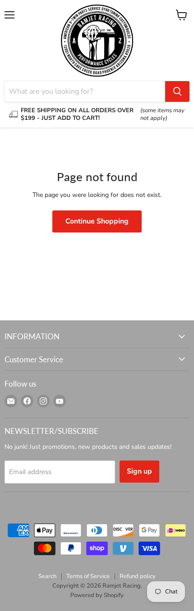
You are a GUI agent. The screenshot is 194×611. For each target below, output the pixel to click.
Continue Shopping (97, 221)
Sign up (139, 471)
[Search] (177, 91)
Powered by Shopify (97, 595)
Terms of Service (88, 576)
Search (47, 576)
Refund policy (138, 576)
